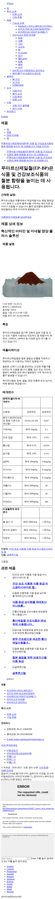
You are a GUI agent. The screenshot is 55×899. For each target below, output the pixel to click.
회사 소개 (11, 11)
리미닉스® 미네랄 (16, 699)
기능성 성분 (18, 23)
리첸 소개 (17, 14)
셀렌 (20, 64)
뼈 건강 (16, 79)
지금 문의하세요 (9, 745)
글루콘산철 (12, 555)
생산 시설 (17, 108)
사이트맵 (43, 767)
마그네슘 (22, 53)
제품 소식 (17, 99)
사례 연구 (17, 91)
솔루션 (10, 76)
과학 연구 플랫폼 (20, 105)
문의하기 (11, 111)
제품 (9, 20)
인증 (9, 102)
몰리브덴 (22, 58)
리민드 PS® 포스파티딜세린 (21, 693)
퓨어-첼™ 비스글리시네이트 (26, 73)
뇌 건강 (16, 82)
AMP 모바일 (7, 770)
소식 (9, 88)
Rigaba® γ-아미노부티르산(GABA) (35, 26)
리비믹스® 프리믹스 (17, 702)
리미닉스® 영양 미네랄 (24, 35)
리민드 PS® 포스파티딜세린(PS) (34, 29)
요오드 (21, 47)
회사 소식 (17, 94)
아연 (20, 67)
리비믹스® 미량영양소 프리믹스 (28, 70)
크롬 (20, 41)
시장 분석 (17, 96)
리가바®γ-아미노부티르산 (20, 690)
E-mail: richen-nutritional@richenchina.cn (25, 739)
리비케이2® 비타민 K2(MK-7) (33, 32)
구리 (20, 44)
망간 (20, 56)
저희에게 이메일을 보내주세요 (16, 217)
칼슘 (20, 38)
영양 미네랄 (13, 135)
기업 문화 (17, 17)
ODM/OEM (17, 85)
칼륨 (20, 61)
